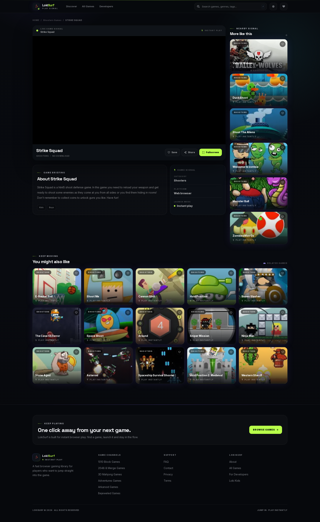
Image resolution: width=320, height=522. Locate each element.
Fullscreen (212, 152)
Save (174, 152)
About (232, 461)
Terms (167, 480)
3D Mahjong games (110, 474)
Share (191, 152)
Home (36, 20)
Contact (168, 468)
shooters (180, 180)
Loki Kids (234, 480)
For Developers (238, 474)
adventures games (109, 480)
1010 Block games (109, 461)
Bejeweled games (109, 493)
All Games (88, 6)
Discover (71, 6)
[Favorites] (283, 6)
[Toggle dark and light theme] (273, 6)
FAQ (166, 461)
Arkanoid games (108, 486)
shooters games (52, 20)
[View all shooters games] (286, 35)
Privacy (168, 474)
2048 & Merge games (111, 468)
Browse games (264, 429)
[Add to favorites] (283, 44)
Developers (106, 6)
